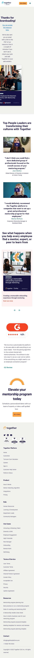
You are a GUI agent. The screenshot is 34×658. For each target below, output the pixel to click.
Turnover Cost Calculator (10, 459)
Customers (6, 456)
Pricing (5, 495)
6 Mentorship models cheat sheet (13, 613)
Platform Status (8, 473)
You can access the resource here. (7, 28)
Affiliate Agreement (9, 570)
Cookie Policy (7, 577)
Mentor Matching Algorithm (11, 488)
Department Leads (8, 513)
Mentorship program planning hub (13, 603)
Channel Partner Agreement (11, 574)
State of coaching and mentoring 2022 (14, 609)
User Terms (6, 564)
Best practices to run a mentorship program (16, 606)
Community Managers (9, 517)
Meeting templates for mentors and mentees (16, 625)
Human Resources (8, 506)
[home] (6, 3)
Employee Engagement (10, 535)
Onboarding (6, 545)
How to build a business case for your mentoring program (14, 618)
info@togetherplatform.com (11, 640)
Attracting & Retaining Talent (11, 528)
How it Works (7, 485)
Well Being (6, 552)
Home (5, 453)
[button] (30, 3)
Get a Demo (23, 3)
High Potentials (7, 538)
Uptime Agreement (8, 591)
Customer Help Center (9, 470)
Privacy (5, 584)
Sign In (5, 466)
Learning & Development (10, 510)
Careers (5, 463)
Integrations (6, 491)
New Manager (7, 542)
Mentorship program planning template (14, 629)
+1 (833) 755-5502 (8, 644)
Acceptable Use (8, 581)
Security (5, 588)
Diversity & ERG (8, 532)
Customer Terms (8, 567)
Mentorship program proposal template (14, 622)
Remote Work (7, 549)
